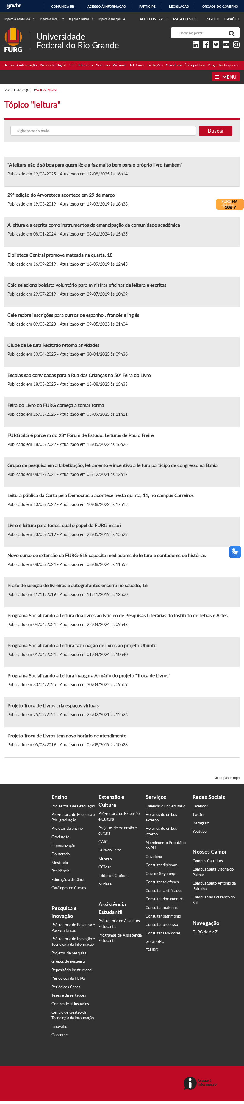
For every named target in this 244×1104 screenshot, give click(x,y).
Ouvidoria (174, 65)
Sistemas (103, 65)
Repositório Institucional (71, 969)
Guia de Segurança (161, 873)
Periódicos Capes (65, 986)
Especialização (63, 845)
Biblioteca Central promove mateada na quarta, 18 (59, 255)
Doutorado (60, 853)
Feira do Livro (109, 850)
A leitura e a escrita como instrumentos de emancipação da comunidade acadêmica (93, 225)
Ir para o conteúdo (19, 19)
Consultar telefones (162, 881)
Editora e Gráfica (112, 875)
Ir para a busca (81, 19)
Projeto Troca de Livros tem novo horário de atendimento (66, 735)
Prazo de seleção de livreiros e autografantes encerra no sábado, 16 (77, 585)
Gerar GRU (155, 941)
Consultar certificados (164, 890)
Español (232, 19)
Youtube (200, 831)
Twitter (199, 814)
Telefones (136, 65)
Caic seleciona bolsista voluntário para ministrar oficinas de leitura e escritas (86, 285)
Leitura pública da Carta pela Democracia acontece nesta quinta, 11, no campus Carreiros (100, 495)
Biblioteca (85, 65)
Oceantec (59, 1034)
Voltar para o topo (227, 778)
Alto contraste (154, 19)
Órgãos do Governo (220, 6)
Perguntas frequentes (224, 65)
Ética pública (194, 65)
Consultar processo (162, 924)
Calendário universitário (165, 806)
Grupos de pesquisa (68, 961)
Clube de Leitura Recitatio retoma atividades (53, 345)
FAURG (152, 950)
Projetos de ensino (67, 828)
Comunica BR (62, 6)
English (212, 19)
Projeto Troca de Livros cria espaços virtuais (53, 705)
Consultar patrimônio (163, 916)
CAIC (103, 841)
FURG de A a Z (205, 931)
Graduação (60, 837)
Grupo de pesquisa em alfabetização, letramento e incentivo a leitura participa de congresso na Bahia (112, 465)
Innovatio (59, 1026)
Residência (60, 870)
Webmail (119, 65)
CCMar (104, 867)
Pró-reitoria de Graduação (73, 806)
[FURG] (17, 30)
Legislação (179, 6)
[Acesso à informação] (201, 1083)
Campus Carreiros (208, 860)
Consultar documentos (165, 898)
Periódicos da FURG (68, 978)
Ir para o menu (52, 19)
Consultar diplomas (162, 864)
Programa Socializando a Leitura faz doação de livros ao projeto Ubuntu (82, 645)
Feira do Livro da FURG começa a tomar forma (55, 405)
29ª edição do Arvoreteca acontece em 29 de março (61, 194)
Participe (147, 6)
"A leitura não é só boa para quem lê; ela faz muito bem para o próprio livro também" (94, 164)
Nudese (105, 884)
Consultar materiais (162, 907)
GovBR (13, 6)
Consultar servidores (163, 933)
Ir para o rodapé (111, 19)
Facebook (200, 806)
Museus (105, 858)
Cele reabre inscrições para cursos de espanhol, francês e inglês (73, 315)
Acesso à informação (106, 6)
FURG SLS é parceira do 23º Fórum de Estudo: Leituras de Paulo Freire (80, 435)
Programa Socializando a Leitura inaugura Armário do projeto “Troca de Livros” (88, 675)
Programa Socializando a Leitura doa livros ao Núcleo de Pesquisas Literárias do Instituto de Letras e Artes (117, 615)
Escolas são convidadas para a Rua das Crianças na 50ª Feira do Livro (79, 375)
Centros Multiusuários (70, 1003)
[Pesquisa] (230, 32)
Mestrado (59, 862)
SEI (71, 65)
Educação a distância (68, 879)
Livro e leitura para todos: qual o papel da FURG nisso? (64, 525)
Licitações (155, 65)
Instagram (201, 823)
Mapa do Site (184, 19)
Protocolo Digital (53, 65)
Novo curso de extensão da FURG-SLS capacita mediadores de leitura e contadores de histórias (106, 555)
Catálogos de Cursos (68, 887)
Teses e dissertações (68, 995)
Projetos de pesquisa (68, 953)
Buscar (216, 130)
